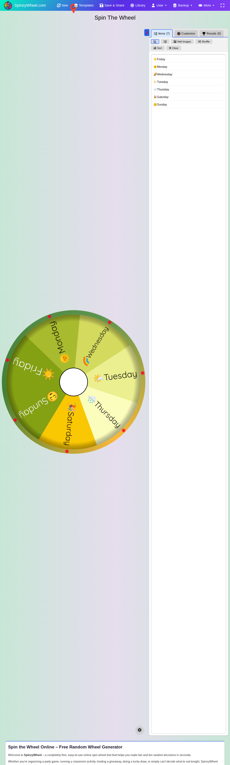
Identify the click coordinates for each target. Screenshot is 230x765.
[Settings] (140, 730)
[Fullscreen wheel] (222, 5)
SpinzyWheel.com (30, 5)
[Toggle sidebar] (146, 32)
